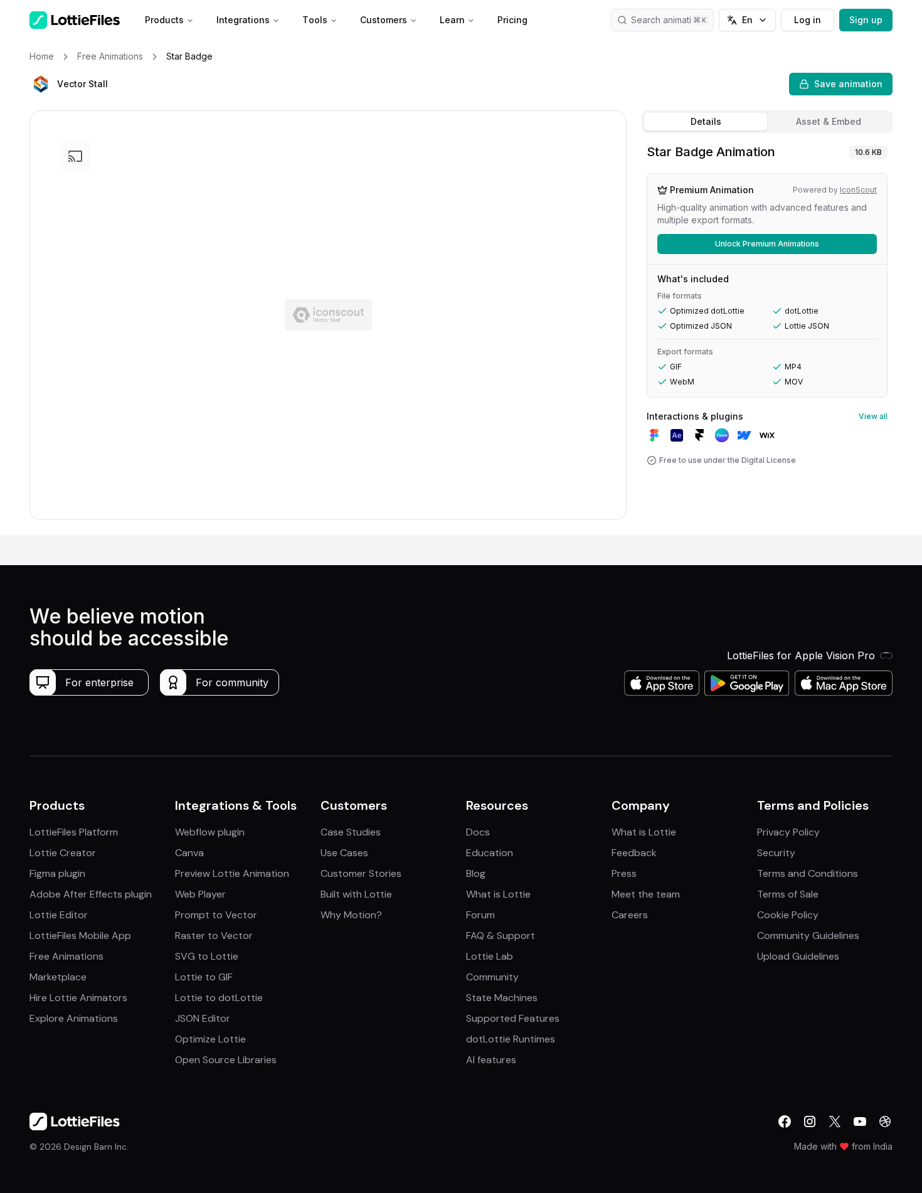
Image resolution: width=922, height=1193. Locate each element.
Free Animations (66, 956)
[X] (834, 1121)
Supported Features (512, 1018)
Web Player (200, 894)
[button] (40, 84)
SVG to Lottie (206, 956)
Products (164, 19)
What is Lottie (498, 894)
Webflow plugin (210, 832)
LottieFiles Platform (73, 832)
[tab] (705, 121)
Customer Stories (361, 873)
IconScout (858, 189)
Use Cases (344, 852)
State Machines (502, 997)
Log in (807, 19)
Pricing (512, 19)
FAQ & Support (500, 935)
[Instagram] (809, 1121)
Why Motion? (351, 914)
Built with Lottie (356, 894)
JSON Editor (202, 1018)
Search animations (668, 19)
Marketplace (58, 977)
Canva (189, 852)
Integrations (243, 19)
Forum (480, 914)
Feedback (634, 852)
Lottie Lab (489, 956)
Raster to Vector (214, 935)
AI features (491, 1059)
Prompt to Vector (216, 914)
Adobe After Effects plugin (90, 894)
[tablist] (767, 121)
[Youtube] (859, 1121)
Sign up (865, 19)
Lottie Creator (62, 852)
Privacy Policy (788, 832)
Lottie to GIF (204, 977)
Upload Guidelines (798, 956)
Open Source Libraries (226, 1059)
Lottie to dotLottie (219, 997)
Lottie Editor (58, 914)
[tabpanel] (767, 336)
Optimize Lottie (210, 1039)
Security (776, 852)
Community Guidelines (808, 935)
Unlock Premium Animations (767, 243)
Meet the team (646, 894)
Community (492, 977)
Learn (452, 19)
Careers (630, 914)
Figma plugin (57, 873)
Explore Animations (73, 1018)
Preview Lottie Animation (232, 873)
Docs (478, 832)
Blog (475, 873)
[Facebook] (784, 1121)
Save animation (848, 83)
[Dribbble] (885, 1121)
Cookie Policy (788, 914)
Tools (314, 19)
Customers (383, 19)
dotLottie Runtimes (510, 1039)
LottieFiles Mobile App (80, 935)
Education (489, 852)
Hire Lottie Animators (78, 997)
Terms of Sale (788, 894)
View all (873, 416)
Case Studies (351, 832)
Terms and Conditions (807, 873)
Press (624, 873)
